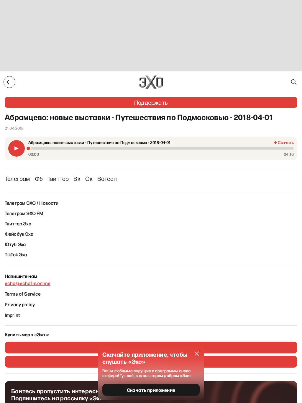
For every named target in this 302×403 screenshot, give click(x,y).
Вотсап (107, 178)
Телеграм (17, 178)
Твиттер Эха (18, 223)
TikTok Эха (16, 254)
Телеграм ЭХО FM (24, 213)
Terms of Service (23, 293)
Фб (39, 178)
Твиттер (58, 178)
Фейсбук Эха (19, 233)
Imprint (12, 315)
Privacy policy (20, 304)
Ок (89, 178)
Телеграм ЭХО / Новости (32, 202)
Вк (76, 178)
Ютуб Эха (15, 244)
